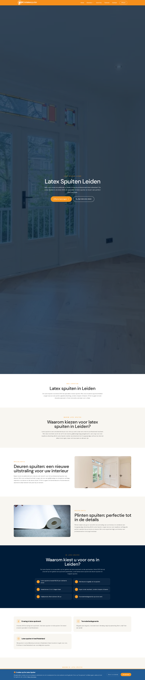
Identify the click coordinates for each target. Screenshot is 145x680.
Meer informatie (31, 677)
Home (82, 2)
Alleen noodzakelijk (113, 674)
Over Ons (99, 2)
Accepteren (126, 674)
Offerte (123, 2)
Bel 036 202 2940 (84, 199)
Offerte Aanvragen (60, 199)
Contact (114, 2)
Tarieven (107, 2)
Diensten (89, 2)
